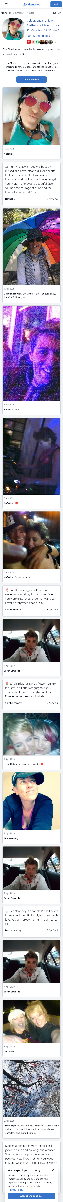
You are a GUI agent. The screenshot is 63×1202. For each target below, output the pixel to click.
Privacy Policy (16, 1189)
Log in (56, 4)
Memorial (6, 13)
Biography (18, 13)
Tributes (30, 13)
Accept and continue (31, 1195)
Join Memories (31, 79)
